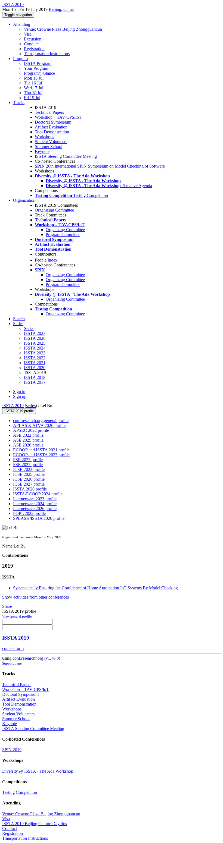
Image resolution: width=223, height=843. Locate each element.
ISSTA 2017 (34, 382)
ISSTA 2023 (34, 353)
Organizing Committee (54, 210)
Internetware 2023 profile (35, 498)
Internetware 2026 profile (35, 508)
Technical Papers (49, 112)
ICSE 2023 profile (29, 469)
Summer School (48, 146)
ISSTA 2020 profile (30, 489)
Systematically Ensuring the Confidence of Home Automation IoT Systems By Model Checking (95, 588)
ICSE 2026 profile (29, 479)
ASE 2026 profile (28, 445)
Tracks (18, 102)
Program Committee (63, 234)
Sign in (19, 391)
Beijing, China (61, 9)
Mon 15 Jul (34, 78)
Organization (24, 200)
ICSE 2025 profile (29, 474)
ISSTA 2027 (34, 333)
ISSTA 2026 (34, 338)
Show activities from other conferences (35, 597)
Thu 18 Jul (33, 92)
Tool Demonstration (52, 132)
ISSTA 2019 (13, 405)
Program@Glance (39, 73)
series (31, 405)
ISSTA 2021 (34, 362)
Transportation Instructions (47, 53)
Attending (21, 24)
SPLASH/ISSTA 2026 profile (38, 518)
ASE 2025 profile (28, 440)
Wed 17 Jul (33, 88)
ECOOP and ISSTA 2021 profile (41, 450)
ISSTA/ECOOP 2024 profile (38, 494)
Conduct (31, 44)
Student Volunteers (51, 141)
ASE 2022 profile (28, 435)
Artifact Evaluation (51, 127)
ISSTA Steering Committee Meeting (66, 156)
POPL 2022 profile (29, 513)
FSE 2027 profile (28, 464)
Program (20, 58)
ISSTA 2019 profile (19, 411)
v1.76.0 (52, 658)
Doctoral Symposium (53, 122)
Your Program (36, 68)
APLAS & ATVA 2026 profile (39, 425)
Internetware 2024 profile (35, 503)
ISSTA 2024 (34, 348)
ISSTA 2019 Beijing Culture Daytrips (34, 823)
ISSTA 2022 (34, 358)
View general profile (17, 616)
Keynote (42, 151)
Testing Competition (19, 792)
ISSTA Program (37, 63)
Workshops (44, 136)
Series (29, 328)
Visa (28, 34)
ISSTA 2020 (34, 367)
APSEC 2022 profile (31, 430)
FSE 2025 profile (28, 459)
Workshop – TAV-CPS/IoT (58, 117)
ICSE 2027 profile (29, 484)
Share (7, 606)
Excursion (32, 39)
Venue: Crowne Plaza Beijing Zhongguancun (63, 29)
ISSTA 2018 (34, 377)
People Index (46, 260)
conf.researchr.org (28, 658)
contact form (13, 648)
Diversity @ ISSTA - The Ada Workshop (37, 771)
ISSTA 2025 (34, 343)
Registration (34, 48)
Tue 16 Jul (33, 83)
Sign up (19, 396)
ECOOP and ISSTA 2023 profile (41, 454)
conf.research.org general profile (41, 420)
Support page (12, 663)
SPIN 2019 (11, 749)
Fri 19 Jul (32, 97)
